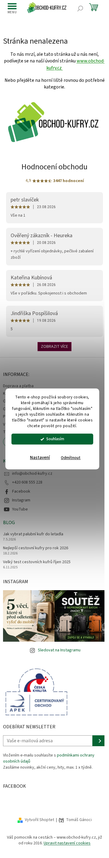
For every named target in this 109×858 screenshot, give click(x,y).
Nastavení (40, 458)
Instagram (21, 500)
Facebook (21, 491)
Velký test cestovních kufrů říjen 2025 (37, 562)
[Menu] (12, 8)
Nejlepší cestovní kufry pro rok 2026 (35, 548)
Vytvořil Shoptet (39, 820)
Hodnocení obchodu (54, 166)
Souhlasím (55, 439)
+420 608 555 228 (27, 482)
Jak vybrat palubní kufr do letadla (33, 534)
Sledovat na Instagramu (59, 650)
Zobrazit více (54, 347)
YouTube (20, 509)
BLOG (9, 522)
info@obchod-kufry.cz (32, 474)
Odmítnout (71, 458)
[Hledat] (80, 8)
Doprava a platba (18, 386)
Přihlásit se (99, 740)
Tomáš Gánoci (79, 820)
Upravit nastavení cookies (67, 843)
